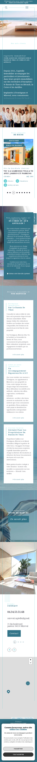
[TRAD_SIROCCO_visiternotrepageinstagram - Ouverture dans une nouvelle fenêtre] (14, 650)
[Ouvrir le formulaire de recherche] (6, 7)
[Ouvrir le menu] (27, 7)
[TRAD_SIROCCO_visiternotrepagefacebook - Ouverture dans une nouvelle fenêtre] (9, 650)
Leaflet (13, 718)
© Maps (19, 718)
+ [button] (30, 659)
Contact (34, 219)
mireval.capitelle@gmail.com (20, 618)
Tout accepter (18, 754)
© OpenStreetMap (28, 718)
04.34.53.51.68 (15, 612)
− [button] (30, 662)
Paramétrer (18, 749)
